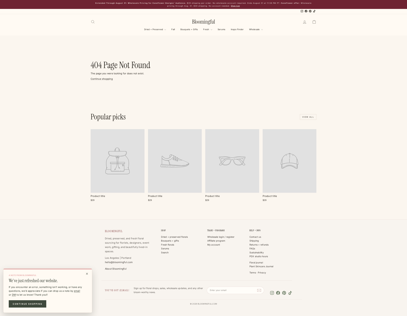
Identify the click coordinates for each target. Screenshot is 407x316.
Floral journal (256, 262)
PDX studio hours (258, 256)
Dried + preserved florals (174, 236)
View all (308, 117)
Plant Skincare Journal (261, 266)
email (77, 290)
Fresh (206, 29)
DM (14, 294)
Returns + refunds (259, 244)
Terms (252, 272)
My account (213, 244)
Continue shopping (27, 304)
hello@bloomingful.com (119, 262)
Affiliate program (216, 240)
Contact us (255, 236)
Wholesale (254, 29)
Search (165, 252)
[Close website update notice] (87, 274)
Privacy (262, 272)
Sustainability (256, 252)
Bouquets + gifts (170, 240)
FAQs (252, 248)
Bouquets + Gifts (189, 29)
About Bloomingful (116, 268)
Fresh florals (167, 244)
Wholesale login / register (221, 236)
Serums (221, 29)
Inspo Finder (237, 29)
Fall (173, 29)
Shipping (254, 240)
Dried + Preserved (154, 29)
